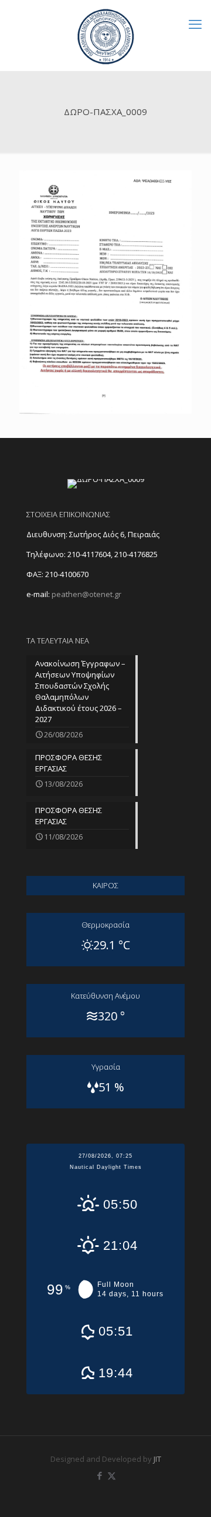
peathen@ (86, 594)
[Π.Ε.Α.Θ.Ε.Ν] (105, 35)
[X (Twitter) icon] (111, 1475)
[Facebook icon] (99, 1475)
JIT (157, 1459)
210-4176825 (136, 554)
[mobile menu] (195, 23)
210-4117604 (88, 554)
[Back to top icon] (187, 1493)
